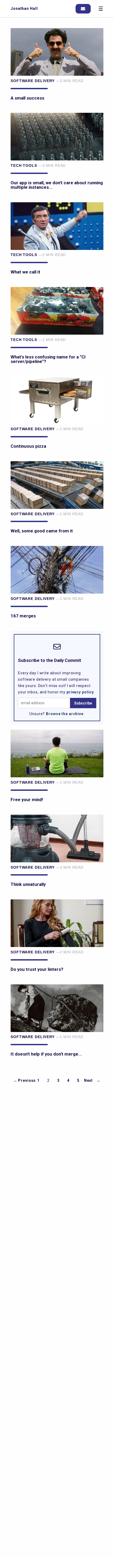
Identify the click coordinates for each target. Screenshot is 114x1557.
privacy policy (80, 692)
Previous (27, 1080)
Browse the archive (65, 714)
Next (88, 1080)
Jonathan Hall (24, 8)
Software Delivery (33, 81)
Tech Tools (24, 165)
